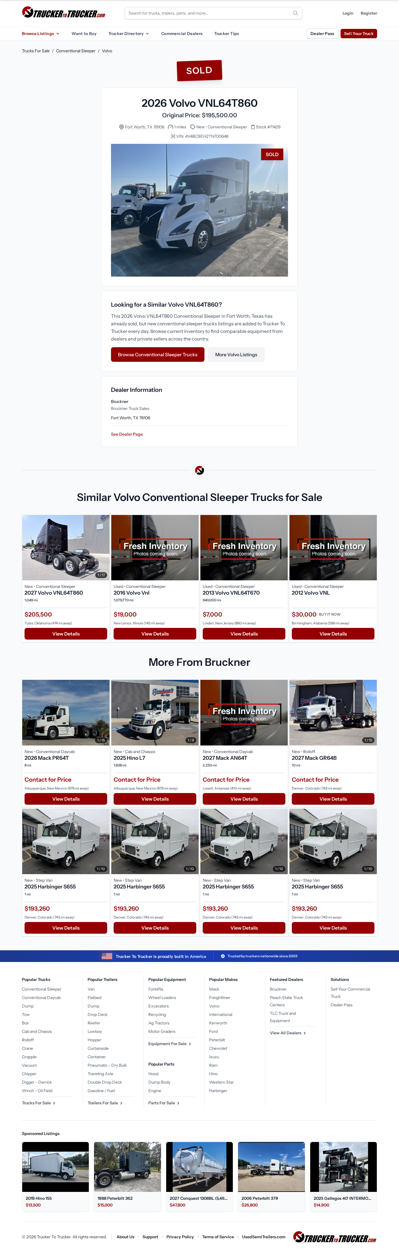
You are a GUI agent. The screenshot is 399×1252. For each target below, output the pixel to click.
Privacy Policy (180, 1236)
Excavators (158, 1006)
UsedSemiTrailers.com (263, 1236)
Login (348, 13)
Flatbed (94, 997)
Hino (213, 1073)
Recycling (157, 1014)
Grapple (29, 1056)
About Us (125, 1236)
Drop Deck (97, 1014)
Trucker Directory (126, 33)
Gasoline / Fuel (101, 1090)
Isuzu (214, 1056)
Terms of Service (218, 1236)
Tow (26, 1014)
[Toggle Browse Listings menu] (57, 33)
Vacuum (29, 1065)
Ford (213, 1031)
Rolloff (28, 1040)
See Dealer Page (127, 434)
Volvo (107, 50)
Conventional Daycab (41, 997)
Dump (28, 1006)
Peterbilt (217, 1040)
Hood (153, 1073)
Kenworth (218, 1023)
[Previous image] (28, 547)
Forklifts (155, 989)
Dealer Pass (322, 33)
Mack (214, 989)
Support (150, 1236)
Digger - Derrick (37, 1082)
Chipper (29, 1073)
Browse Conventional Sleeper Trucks (157, 354)
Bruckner (278, 989)
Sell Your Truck (359, 33)
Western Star (221, 1082)
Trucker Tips (226, 33)
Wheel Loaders (162, 997)
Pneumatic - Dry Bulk (107, 1065)
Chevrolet (218, 1048)
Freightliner (219, 997)
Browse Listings (38, 33)
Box (25, 1023)
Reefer (94, 1023)
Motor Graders (162, 1031)
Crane (27, 1048)
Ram (213, 1065)
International (220, 1014)
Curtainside (98, 1048)
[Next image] (104, 547)
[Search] (296, 13)
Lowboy (95, 1031)
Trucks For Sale (36, 50)
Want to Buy (84, 33)
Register (369, 13)
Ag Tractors (158, 1023)
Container (97, 1056)
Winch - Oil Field (37, 1090)
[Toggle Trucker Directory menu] (147, 33)
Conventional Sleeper (76, 50)
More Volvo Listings (236, 354)
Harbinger (218, 1090)
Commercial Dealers (181, 33)
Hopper (94, 1040)
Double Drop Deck (105, 1082)
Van (91, 989)
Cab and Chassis (37, 1031)
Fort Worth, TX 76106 (144, 127)
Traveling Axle (100, 1073)
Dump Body (159, 1082)
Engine (154, 1090)
